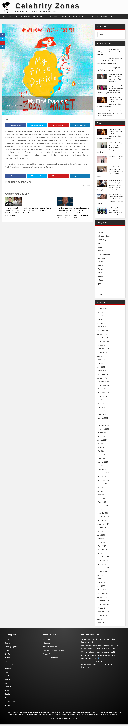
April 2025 (101, 367)
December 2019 (103, 601)
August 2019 (102, 615)
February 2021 (103, 549)
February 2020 (103, 593)
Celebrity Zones (47, 6)
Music (35, 17)
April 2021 (101, 542)
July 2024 (101, 400)
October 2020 (102, 564)
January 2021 (102, 553)
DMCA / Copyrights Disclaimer (54, 650)
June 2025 (101, 360)
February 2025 (103, 374)
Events (100, 243)
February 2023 (103, 462)
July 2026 (101, 312)
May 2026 (101, 319)
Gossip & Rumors (104, 254)
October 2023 (102, 433)
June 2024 (101, 403)
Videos (19, 17)
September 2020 (103, 568)
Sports (64, 17)
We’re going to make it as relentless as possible (98, 652)
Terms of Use (104, 714)
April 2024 (101, 411)
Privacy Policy (48, 654)
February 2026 (103, 330)
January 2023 (102, 465)
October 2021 (102, 520)
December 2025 (103, 338)
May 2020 (101, 582)
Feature (100, 251)
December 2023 (103, 425)
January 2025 (102, 378)
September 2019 (103, 612)
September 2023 (103, 436)
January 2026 (102, 334)
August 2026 (102, 308)
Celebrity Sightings (77, 17)
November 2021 (103, 517)
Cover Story (101, 17)
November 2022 (103, 473)
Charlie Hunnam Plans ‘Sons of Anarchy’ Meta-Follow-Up (30, 210)
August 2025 (102, 352)
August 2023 (102, 440)
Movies (43, 17)
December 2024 (103, 381)
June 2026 (101, 316)
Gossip (11, 17)
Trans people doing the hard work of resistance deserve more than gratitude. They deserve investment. (98, 664)
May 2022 (101, 495)
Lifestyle (101, 265)
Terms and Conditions (51, 657)
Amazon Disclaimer (50, 647)
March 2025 (102, 371)
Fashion (27, 17)
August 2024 (102, 396)
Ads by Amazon (86, 185)
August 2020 (102, 571)
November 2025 (103, 341)
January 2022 (102, 509)
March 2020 (102, 590)
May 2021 (101, 539)
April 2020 (101, 586)
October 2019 (102, 608)
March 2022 (102, 502)
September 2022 (103, 480)
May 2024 (101, 407)
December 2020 (103, 557)
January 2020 (102, 597)
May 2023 (101, 451)
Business (101, 232)
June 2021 (101, 535)
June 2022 (101, 491)
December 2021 (103, 513)
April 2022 (101, 498)
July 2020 (101, 575)
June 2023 (101, 447)
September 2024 (103, 392)
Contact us (47, 639)
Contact (113, 17)
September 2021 (103, 524)
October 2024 (102, 389)
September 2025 (103, 349)
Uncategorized (103, 291)
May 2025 (101, 363)
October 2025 (102, 345)
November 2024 (103, 385)
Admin (19, 105)
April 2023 (101, 455)
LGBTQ (91, 17)
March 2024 (102, 414)
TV (50, 17)
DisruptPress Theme (72, 718)
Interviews (101, 258)
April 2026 (101, 323)
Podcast (101, 276)
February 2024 (103, 418)
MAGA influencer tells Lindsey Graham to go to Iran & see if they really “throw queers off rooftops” (64, 213)
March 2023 (102, 458)
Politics (100, 280)
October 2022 (102, 476)
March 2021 (102, 546)
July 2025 (101, 356)
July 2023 (101, 444)
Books (56, 17)
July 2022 (101, 487)
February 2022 (103, 506)
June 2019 (101, 623)
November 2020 (103, 560)
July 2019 (101, 619)
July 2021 (101, 531)
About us (46, 643)
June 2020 (101, 579)
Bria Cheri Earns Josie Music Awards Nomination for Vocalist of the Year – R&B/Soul (81, 213)
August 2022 (102, 484)
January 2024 (102, 422)
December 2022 (103, 469)
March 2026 (102, 327)
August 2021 (102, 528)
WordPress (60, 718)
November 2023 (103, 429)
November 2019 (103, 604)
